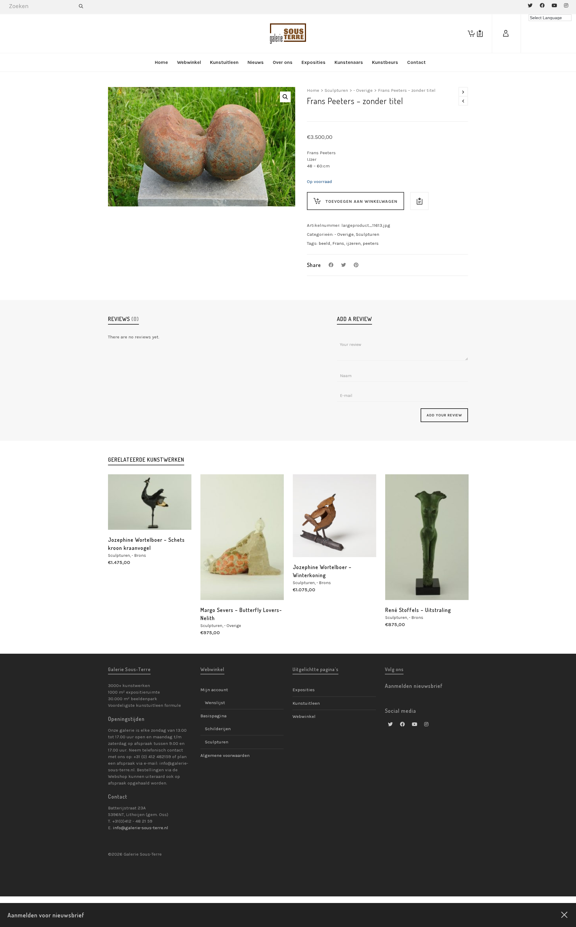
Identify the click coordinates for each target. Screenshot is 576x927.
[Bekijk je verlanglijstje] (480, 33)
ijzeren (353, 243)
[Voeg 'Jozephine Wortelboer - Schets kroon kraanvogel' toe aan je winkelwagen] (121, 516)
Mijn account (214, 689)
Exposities (303, 689)
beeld (324, 243)
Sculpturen (336, 90)
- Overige (363, 90)
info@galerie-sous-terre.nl (140, 827)
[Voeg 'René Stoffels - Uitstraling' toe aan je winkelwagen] (399, 586)
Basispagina (213, 715)
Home (313, 90)
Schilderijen (218, 728)
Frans (338, 243)
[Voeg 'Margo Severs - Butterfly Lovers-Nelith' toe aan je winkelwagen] (214, 586)
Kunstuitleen (306, 703)
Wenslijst (215, 702)
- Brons (139, 555)
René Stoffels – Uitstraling (418, 610)
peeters (371, 243)
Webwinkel (304, 716)
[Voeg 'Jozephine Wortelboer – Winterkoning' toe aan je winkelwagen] (306, 543)
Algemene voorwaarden (225, 755)
